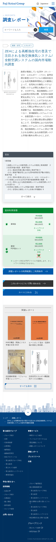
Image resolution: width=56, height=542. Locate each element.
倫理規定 (7, 449)
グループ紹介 (9, 435)
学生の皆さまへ (9, 482)
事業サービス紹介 (35, 435)
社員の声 (7, 491)
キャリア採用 (9, 509)
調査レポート (16, 418)
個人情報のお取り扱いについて (39, 502)
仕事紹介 (7, 498)
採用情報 (6, 486)
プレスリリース (34, 457)
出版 (29, 461)
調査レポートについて (37, 446)
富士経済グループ (10, 431)
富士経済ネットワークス (14, 471)
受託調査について (35, 442)
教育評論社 (10, 475)
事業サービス (33, 431)
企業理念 (7, 446)
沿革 (5, 439)
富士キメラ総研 (11, 467)
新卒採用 (7, 505)
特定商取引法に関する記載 (38, 518)
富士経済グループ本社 (14, 460)
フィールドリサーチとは (38, 439)
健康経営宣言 (9, 453)
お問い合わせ (8, 515)
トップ (5, 418)
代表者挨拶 (8, 442)
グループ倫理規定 (35, 483)
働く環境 (7, 501)
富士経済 (9, 464)
